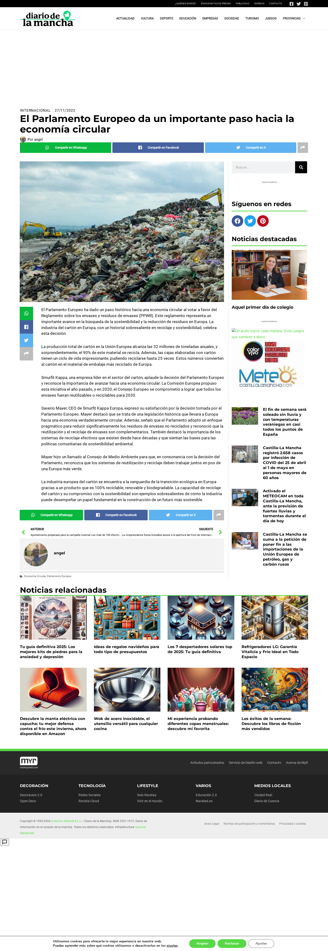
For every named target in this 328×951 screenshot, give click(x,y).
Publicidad (242, 3)
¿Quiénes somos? (185, 3)
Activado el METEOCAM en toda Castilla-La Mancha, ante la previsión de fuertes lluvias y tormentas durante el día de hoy (284, 506)
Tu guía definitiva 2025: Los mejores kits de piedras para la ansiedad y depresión (51, 651)
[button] (303, 18)
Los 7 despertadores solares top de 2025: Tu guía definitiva (200, 649)
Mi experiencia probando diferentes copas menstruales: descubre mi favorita (198, 723)
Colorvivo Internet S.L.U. (66, 821)
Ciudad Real (263, 795)
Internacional (35, 110)
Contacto (275, 3)
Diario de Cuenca (266, 801)
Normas (259, 3)
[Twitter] (299, 4)
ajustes (172, 946)
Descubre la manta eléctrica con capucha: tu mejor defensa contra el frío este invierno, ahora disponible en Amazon (53, 726)
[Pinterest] (306, 4)
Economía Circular (35, 576)
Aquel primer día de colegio (262, 307)
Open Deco (28, 801)
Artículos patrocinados (207, 763)
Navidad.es (204, 801)
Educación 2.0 (206, 795)
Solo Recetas (146, 795)
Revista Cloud (89, 801)
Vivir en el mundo (149, 801)
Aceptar (202, 943)
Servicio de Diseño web (245, 763)
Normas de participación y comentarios (249, 823)
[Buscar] (301, 167)
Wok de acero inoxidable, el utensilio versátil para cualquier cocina (126, 723)
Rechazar (232, 943)
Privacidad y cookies (292, 823)
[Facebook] (291, 4)
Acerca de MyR (297, 763)
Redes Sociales (90, 795)
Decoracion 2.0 (31, 795)
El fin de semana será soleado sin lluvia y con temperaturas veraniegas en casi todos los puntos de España (284, 422)
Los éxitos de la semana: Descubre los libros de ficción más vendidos (271, 723)
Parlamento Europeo (59, 576)
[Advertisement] (164, 65)
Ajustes (261, 943)
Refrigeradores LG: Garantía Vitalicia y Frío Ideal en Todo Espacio (270, 651)
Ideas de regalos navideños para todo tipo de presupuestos (126, 649)
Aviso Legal (211, 823)
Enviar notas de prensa (216, 3)
